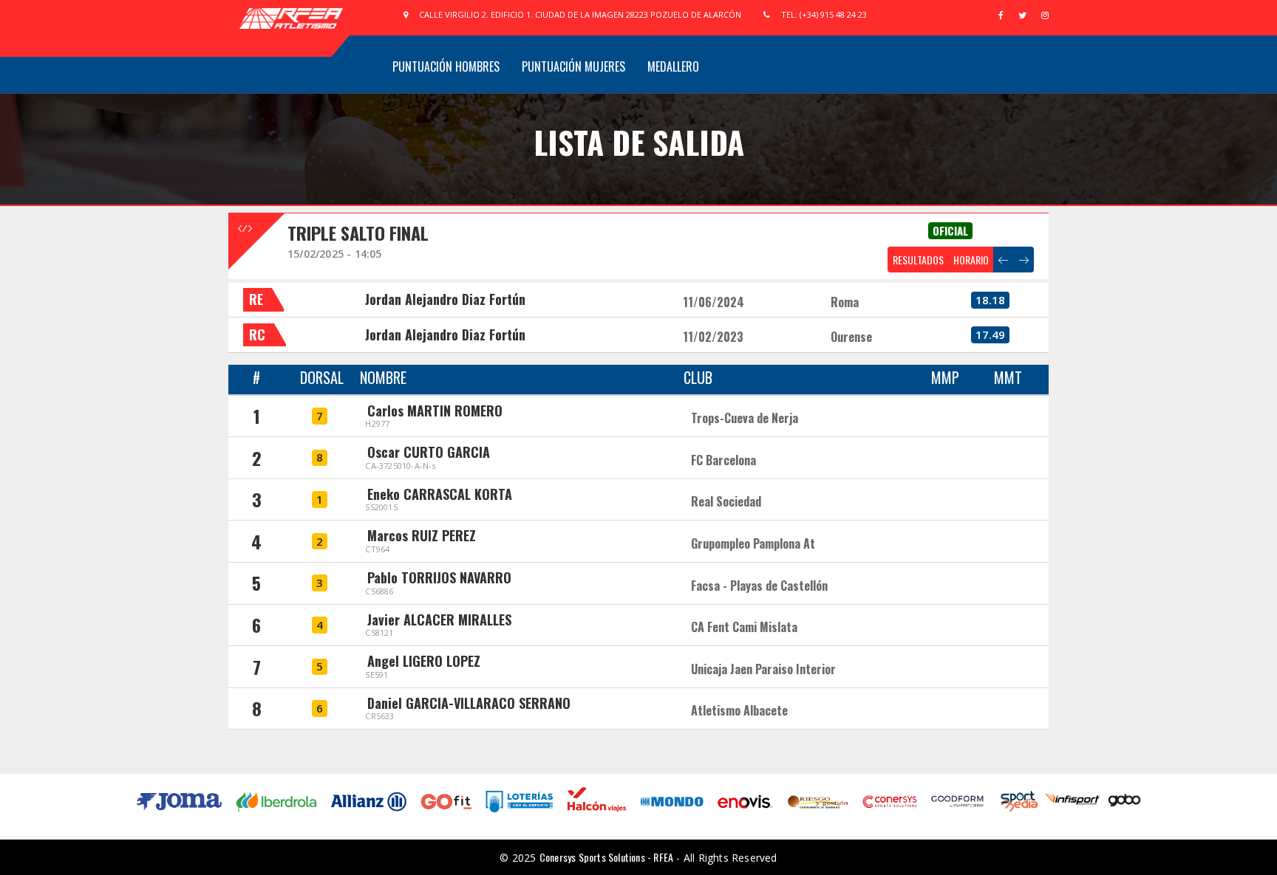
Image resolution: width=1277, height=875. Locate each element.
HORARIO (971, 259)
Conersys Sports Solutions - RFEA (606, 857)
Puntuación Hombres (446, 66)
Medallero (673, 66)
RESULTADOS (918, 259)
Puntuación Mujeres (573, 66)
